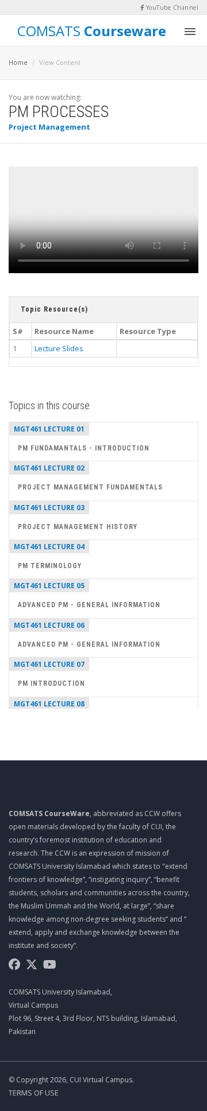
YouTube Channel (171, 7)
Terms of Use (34, 1092)
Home (18, 62)
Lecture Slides (58, 348)
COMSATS (91, 30)
